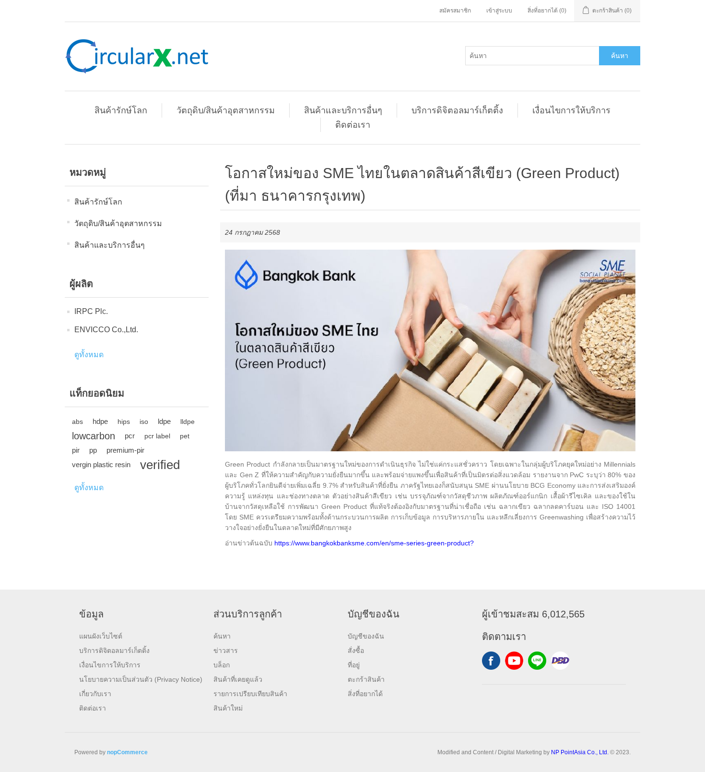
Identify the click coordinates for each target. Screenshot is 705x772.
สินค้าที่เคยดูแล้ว (237, 679)
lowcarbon (93, 436)
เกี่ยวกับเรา (95, 694)
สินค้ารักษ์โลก (120, 110)
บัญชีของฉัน (366, 636)
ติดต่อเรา (352, 125)
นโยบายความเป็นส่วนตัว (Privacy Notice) (140, 679)
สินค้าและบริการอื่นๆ (343, 110)
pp (93, 450)
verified (160, 464)
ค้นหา (619, 56)
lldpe (187, 421)
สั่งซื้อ (356, 650)
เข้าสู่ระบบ (499, 10)
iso (144, 421)
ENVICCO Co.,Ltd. (106, 330)
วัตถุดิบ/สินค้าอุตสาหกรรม (225, 110)
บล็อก (221, 665)
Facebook (491, 660)
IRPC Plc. (91, 311)
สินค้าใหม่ (228, 708)
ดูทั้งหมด (89, 354)
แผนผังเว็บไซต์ (100, 636)
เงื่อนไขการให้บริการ (571, 110)
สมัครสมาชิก (455, 10)
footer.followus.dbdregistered (560, 660)
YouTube (514, 660)
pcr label (157, 436)
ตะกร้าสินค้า (366, 679)
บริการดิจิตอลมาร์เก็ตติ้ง (457, 110)
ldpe (164, 421)
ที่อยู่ (354, 665)
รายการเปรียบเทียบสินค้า (250, 694)
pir (76, 450)
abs (77, 421)
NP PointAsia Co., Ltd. (580, 752)
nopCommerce (127, 752)
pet (184, 436)
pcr (130, 436)
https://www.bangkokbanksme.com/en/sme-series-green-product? (374, 543)
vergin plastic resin (101, 464)
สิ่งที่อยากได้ (365, 694)
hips (124, 421)
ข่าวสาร (225, 650)
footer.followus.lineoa (537, 660)
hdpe (100, 421)
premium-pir (125, 450)
